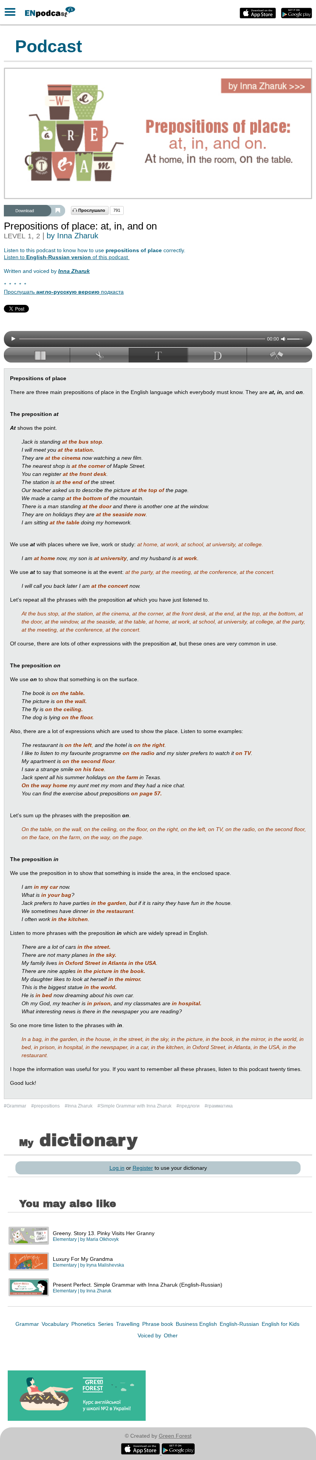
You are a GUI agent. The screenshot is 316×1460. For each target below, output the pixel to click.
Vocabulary (56, 1324)
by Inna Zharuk (72, 235)
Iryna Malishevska (105, 1265)
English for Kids (280, 1324)
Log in (116, 1168)
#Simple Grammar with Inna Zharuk (135, 1106)
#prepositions (46, 1106)
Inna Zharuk (98, 1291)
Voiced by (150, 1335)
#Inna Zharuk (79, 1106)
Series (106, 1324)
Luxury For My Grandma (83, 1259)
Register (143, 1168)
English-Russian (240, 1324)
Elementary (65, 1239)
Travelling (128, 1324)
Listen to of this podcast (66, 257)
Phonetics (84, 1324)
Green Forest (175, 1436)
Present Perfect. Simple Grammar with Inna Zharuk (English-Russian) (137, 1285)
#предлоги (188, 1106)
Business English (197, 1324)
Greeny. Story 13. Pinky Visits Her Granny (104, 1233)
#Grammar (15, 1106)
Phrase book (158, 1324)
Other (171, 1335)
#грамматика (219, 1106)
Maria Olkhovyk (102, 1239)
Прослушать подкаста (64, 292)
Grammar (27, 1324)
